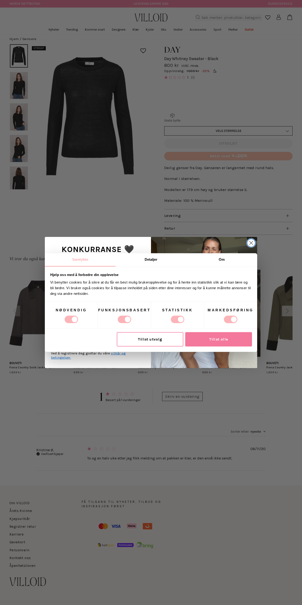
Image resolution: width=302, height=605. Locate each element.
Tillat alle (218, 339)
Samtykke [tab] (80, 259)
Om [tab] (222, 259)
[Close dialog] (251, 243)
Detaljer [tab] (151, 259)
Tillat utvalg (150, 339)
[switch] (124, 319)
